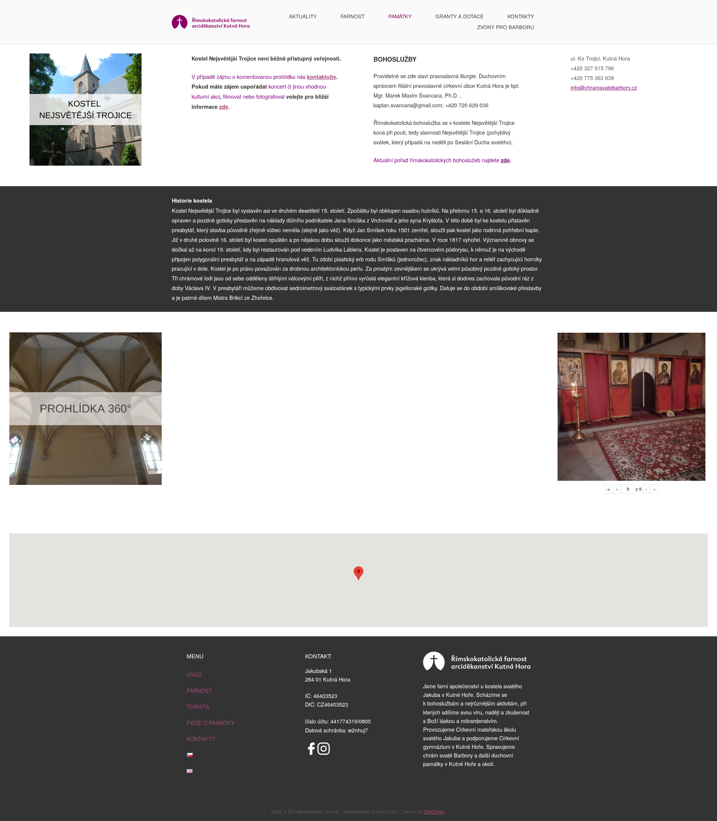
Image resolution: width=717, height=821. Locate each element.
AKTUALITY (303, 16)
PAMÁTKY (400, 16)
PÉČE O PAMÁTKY (211, 722)
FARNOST (352, 16)
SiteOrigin (434, 811)
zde (223, 106)
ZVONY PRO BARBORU (505, 27)
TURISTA (198, 706)
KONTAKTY (521, 16)
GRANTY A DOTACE (459, 16)
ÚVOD (194, 674)
